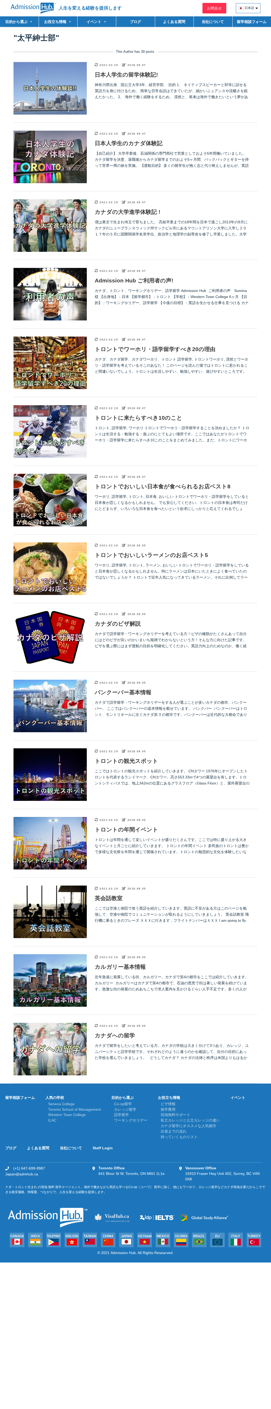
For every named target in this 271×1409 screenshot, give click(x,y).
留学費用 (168, 1109)
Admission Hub (123, 1253)
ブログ (135, 22)
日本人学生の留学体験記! (126, 75)
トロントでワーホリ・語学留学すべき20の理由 (155, 349)
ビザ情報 (168, 1104)
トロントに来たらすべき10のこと (138, 418)
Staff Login (103, 1148)
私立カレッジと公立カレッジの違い (190, 1120)
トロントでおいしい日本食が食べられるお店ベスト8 (163, 486)
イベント (238, 1097)
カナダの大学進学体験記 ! (127, 212)
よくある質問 (174, 22)
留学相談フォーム (252, 22)
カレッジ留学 (125, 1109)
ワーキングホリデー (130, 1120)
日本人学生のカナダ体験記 (128, 143)
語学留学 (121, 1115)
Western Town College (67, 1115)
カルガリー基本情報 (120, 967)
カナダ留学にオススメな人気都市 (188, 1126)
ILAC (52, 1120)
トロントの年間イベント (126, 829)
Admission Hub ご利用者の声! (134, 280)
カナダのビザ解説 (118, 624)
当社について (213, 22)
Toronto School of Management (74, 1109)
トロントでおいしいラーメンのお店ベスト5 (151, 555)
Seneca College (61, 1104)
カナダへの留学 (115, 1035)
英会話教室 (109, 898)
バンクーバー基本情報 (123, 692)
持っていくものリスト (179, 1137)
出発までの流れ (174, 1131)
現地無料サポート (175, 1115)
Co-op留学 (123, 1104)
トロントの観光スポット (126, 761)
